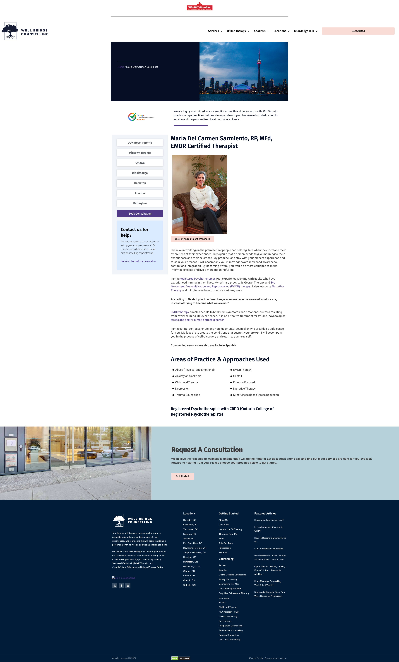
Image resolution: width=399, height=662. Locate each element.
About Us (260, 31)
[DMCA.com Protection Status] (180, 658)
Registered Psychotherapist (197, 279)
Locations (280, 31)
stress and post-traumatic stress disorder (197, 320)
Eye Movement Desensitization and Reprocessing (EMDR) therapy (223, 285)
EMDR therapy (180, 312)
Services (213, 31)
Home (121, 66)
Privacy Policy (155, 567)
